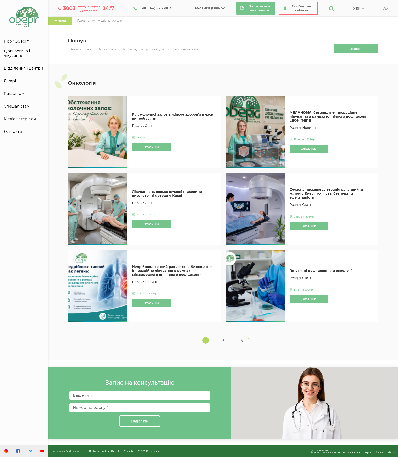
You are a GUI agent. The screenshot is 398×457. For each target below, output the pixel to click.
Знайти (355, 48)
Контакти (13, 131)
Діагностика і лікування (17, 53)
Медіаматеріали (20, 119)
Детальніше (151, 146)
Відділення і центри (23, 68)
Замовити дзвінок (320, 450)
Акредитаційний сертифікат (68, 451)
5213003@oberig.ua (148, 451)
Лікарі (10, 81)
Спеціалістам (17, 106)
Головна (83, 20)
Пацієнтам (14, 93)
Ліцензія (128, 451)
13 (240, 340)
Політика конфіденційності (104, 451)
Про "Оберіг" (17, 41)
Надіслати (139, 421)
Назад (62, 20)
